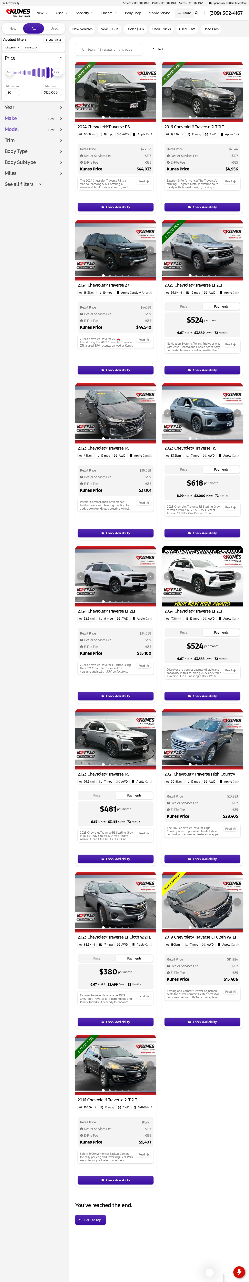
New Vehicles (82, 29)
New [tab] (12, 28)
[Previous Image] (81, 92)
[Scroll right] (151, 134)
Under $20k (135, 29)
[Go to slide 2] (109, 117)
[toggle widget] (239, 1272)
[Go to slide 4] (122, 117)
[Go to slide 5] (128, 117)
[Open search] (197, 13)
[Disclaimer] (81, 155)
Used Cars (211, 29)
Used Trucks (161, 29)
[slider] (9, 72)
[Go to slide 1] (103, 117)
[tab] (183, 306)
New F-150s (109, 29)
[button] (81, 92)
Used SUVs (187, 29)
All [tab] (34, 28)
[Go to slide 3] (116, 117)
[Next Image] (150, 92)
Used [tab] (54, 28)
